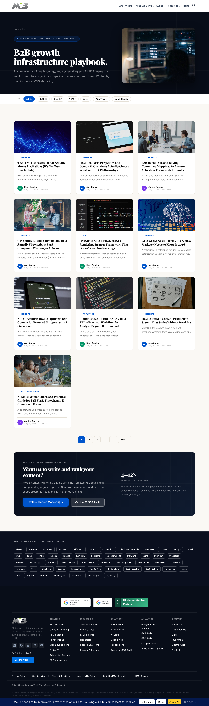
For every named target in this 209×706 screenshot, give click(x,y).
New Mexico (161, 562)
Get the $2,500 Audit (87, 502)
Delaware (149, 549)
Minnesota (174, 556)
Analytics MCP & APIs (152, 648)
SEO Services (57, 624)
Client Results (179, 629)
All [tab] (29, 99)
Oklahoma (46, 569)
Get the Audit (178, 645)
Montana (51, 562)
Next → (125, 439)
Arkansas (47, 549)
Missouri (20, 562)
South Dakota (152, 569)
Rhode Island (113, 569)
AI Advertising (57, 639)
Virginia (30, 575)
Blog (174, 634)
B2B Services (87, 629)
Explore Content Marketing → (46, 502)
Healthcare (85, 639)
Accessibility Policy (86, 676)
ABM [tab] (72, 99)
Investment (177, 639)
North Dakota (88, 562)
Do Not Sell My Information (114, 676)
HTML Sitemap (141, 676)
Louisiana (95, 556)
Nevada (176, 562)
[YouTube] (41, 645)
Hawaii (190, 549)
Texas (184, 569)
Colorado (92, 549)
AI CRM (115, 634)
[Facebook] (21, 645)
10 (113, 439)
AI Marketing (56, 634)
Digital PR (54, 650)
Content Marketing (59, 629)
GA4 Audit (146, 633)
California (76, 549)
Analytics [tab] (101, 99)
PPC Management (59, 660)
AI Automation (118, 629)
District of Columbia (129, 549)
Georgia (177, 549)
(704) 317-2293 (23, 652)
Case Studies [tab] (121, 99)
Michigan (158, 556)
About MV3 (177, 624)
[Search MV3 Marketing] (193, 6)
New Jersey (143, 562)
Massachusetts (113, 556)
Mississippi (35, 562)
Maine (145, 556)
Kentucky (80, 556)
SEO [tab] (58, 99)
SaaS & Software (89, 624)
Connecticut (108, 549)
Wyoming (110, 575)
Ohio (33, 569)
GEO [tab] (43, 99)
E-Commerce (87, 634)
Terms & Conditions (61, 676)
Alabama (33, 549)
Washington (59, 575)
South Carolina (132, 569)
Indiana (53, 556)
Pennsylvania (77, 569)
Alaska (19, 549)
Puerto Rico (95, 569)
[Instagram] (28, 645)
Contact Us (177, 650)
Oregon (61, 569)
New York (20, 569)
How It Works (118, 624)
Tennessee (170, 569)
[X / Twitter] (35, 645)
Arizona (62, 549)
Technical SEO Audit (121, 650)
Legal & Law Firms (89, 645)
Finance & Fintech (89, 650)
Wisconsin (76, 575)
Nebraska (105, 562)
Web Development (59, 645)
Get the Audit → (23, 660)
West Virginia (94, 575)
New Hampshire (123, 562)
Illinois (41, 556)
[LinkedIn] (14, 645)
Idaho (29, 556)
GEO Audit (146, 638)
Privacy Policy (18, 676)
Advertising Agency (60, 655)
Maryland (131, 556)
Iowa (18, 556)
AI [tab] (85, 99)
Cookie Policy (38, 676)
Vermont (44, 575)
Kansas (66, 556)
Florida (163, 549)
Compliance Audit (150, 643)
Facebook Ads (118, 645)
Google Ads (117, 639)
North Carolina (68, 562)
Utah (18, 575)
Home (16, 29)
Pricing (185, 5)
